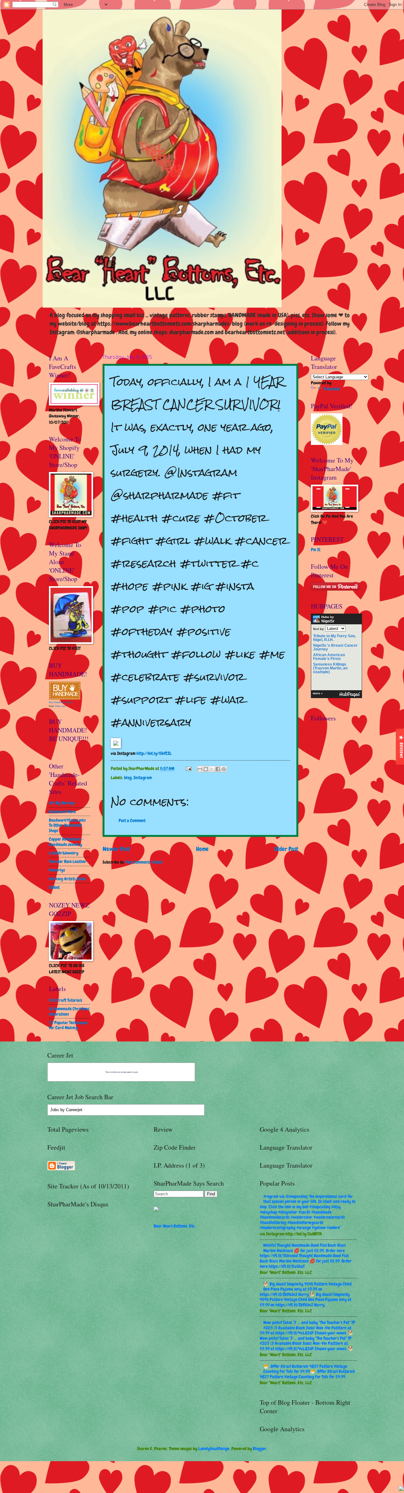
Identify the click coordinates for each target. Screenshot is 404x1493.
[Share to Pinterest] (224, 769)
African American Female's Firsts (329, 657)
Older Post (286, 849)
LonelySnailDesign (213, 1448)
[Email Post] (188, 768)
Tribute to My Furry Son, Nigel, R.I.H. (334, 638)
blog (128, 777)
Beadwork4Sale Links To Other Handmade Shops (67, 825)
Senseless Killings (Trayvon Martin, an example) (330, 668)
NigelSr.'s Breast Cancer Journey (335, 647)
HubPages (349, 694)
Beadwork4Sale (62, 811)
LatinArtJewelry (63, 853)
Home (202, 849)
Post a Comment (132, 820)
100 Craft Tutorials (65, 1000)
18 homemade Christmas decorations (69, 1011)
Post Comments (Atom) (144, 862)
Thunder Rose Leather (67, 861)
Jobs (54, 1109)
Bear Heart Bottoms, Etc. (175, 1226)
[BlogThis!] (206, 769)
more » (318, 693)
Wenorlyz (57, 870)
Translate (332, 389)
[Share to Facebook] (218, 769)
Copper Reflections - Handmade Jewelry (66, 841)
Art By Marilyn (62, 803)
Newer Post (116, 849)
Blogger (259, 1448)
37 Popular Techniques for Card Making (68, 1025)
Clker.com (60, 706)
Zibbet (54, 887)
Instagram (143, 777)
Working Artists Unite (67, 879)
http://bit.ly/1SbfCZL (154, 753)
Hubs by (328, 619)
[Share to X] (212, 769)
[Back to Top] (401, 1489)
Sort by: (318, 628)
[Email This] (200, 769)
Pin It (315, 549)
